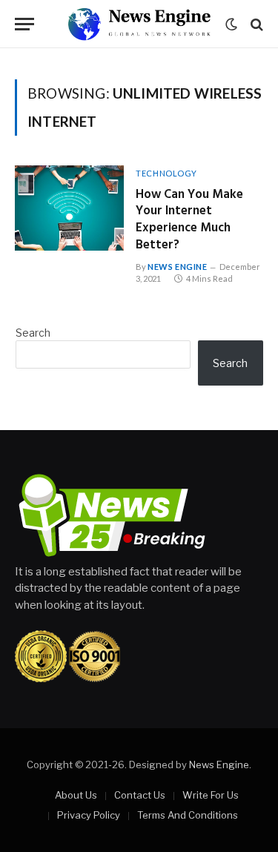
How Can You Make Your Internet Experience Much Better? (189, 220)
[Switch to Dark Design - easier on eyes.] (231, 24)
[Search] (255, 24)
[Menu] (24, 24)
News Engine (219, 764)
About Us (76, 795)
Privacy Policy (88, 815)
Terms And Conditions (187, 815)
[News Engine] (138, 24)
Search (33, 332)
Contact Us (139, 795)
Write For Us (210, 795)
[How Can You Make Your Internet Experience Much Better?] (69, 208)
